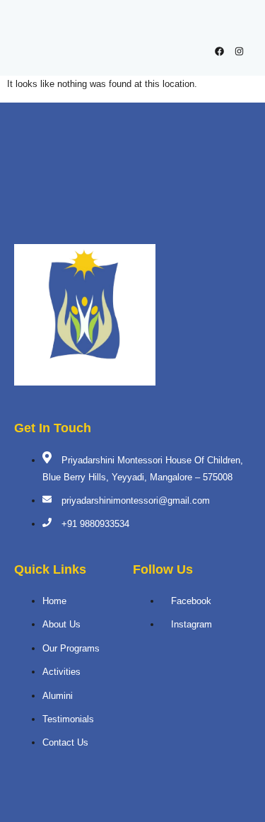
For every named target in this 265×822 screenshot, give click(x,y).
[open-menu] (238, 25)
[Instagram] (239, 51)
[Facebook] (219, 51)
